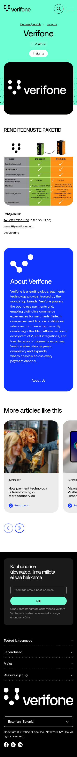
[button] (70, 9)
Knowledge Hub (30, 24)
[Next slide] (19, 528)
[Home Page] (17, 9)
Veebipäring (11, 232)
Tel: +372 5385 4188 (16, 220)
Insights (52, 24)
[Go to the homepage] (39, 697)
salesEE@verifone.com (18, 226)
